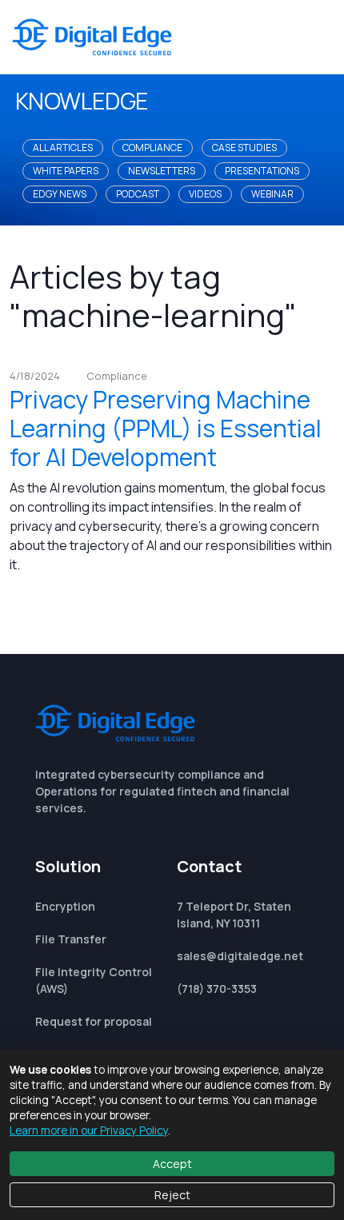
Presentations (262, 170)
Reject (172, 1194)
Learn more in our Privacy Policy (89, 1130)
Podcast (137, 194)
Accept (172, 1163)
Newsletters (161, 170)
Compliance (152, 147)
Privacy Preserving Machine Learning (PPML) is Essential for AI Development (166, 428)
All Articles (63, 147)
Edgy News (59, 194)
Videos (205, 194)
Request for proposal (93, 1021)
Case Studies (244, 147)
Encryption (65, 906)
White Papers (65, 170)
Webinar (272, 194)
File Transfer (70, 939)
